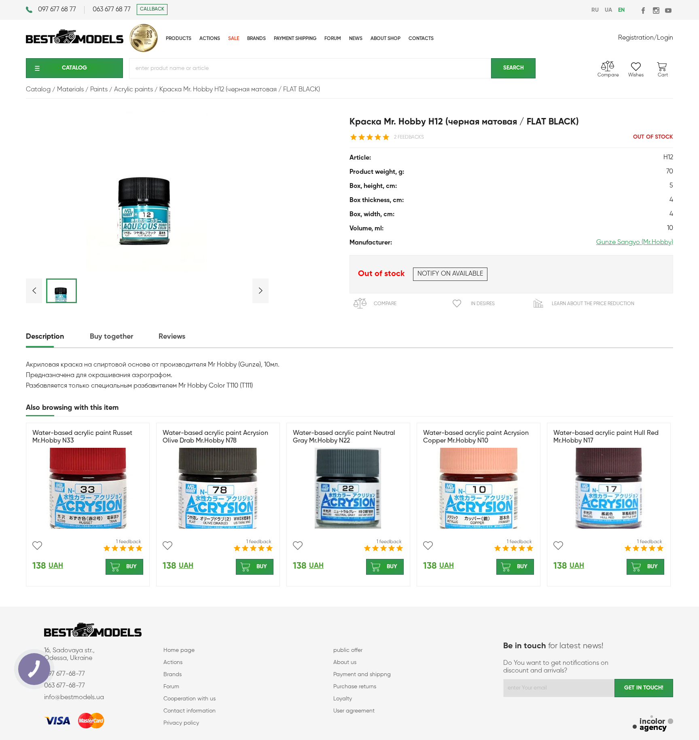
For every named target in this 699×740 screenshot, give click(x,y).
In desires (483, 303)
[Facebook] (644, 10)
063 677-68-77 (64, 686)
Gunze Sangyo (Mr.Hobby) (634, 242)
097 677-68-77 (64, 674)
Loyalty (342, 699)
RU (595, 10)
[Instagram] (656, 10)
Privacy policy (181, 723)
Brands (172, 674)
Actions (172, 662)
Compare (385, 303)
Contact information (189, 711)
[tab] (57, 337)
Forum (171, 686)
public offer (347, 650)
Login (665, 38)
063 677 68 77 (112, 9)
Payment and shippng (362, 674)
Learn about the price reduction (593, 303)
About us (344, 662)
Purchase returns (354, 686)
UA (608, 10)
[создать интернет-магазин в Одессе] (653, 724)
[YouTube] (668, 10)
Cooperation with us (189, 699)
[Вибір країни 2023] (143, 50)
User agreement (354, 711)
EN (621, 10)
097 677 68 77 (57, 9)
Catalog (74, 68)
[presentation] (57, 337)
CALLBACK (152, 9)
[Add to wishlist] (37, 545)
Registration (636, 38)
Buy (131, 566)
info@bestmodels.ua (74, 697)
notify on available (450, 274)
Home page (179, 650)
